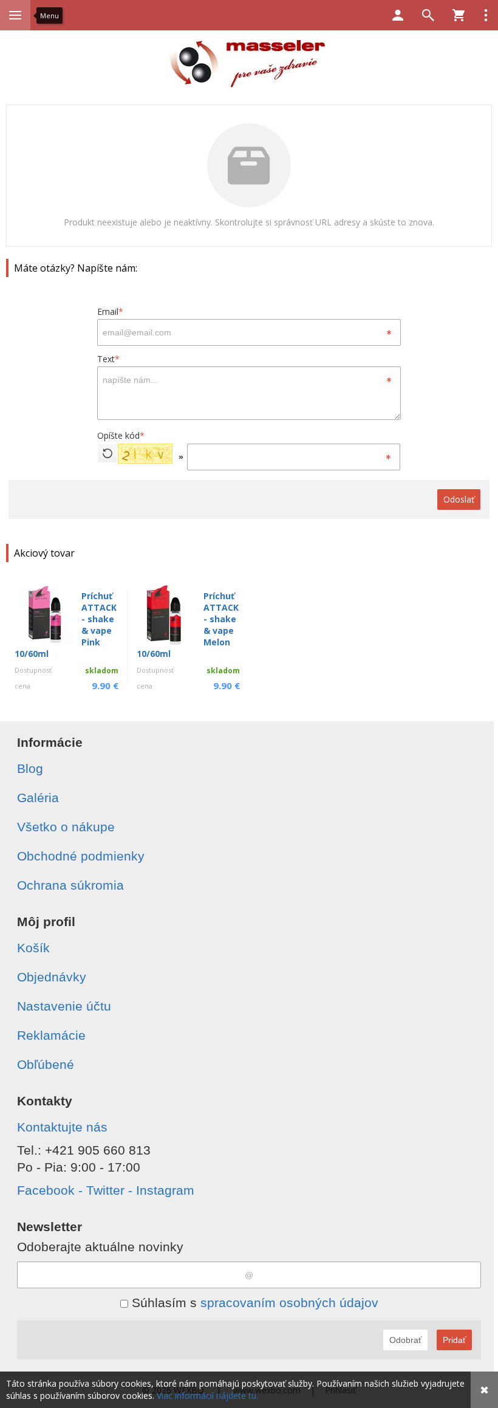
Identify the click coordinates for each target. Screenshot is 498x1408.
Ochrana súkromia (70, 885)
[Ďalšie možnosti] (486, 15)
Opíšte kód (121, 435)
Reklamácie (51, 1035)
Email (110, 311)
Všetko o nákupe (66, 827)
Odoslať (458, 499)
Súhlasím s (253, 1303)
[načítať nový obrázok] (107, 453)
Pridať (454, 1340)
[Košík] (458, 15)
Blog (30, 768)
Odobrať (405, 1340)
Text (108, 359)
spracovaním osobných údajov (289, 1303)
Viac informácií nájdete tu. (207, 1395)
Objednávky (51, 977)
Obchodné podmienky (81, 856)
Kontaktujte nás (62, 1127)
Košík (33, 948)
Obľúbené (45, 1064)
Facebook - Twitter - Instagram (105, 1190)
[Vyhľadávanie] (428, 15)
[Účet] (398, 15)
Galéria (38, 798)
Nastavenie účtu (64, 1006)
